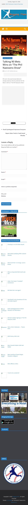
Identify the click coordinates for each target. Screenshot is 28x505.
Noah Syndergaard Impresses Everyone (14, 129)
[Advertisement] (16, 74)
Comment (4, 152)
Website (3, 196)
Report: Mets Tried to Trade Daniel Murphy (15, 134)
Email (3, 179)
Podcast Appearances (7, 58)
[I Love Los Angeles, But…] (14, 408)
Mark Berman (14, 71)
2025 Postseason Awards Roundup (14, 4)
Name (3, 172)
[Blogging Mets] (3, 29)
